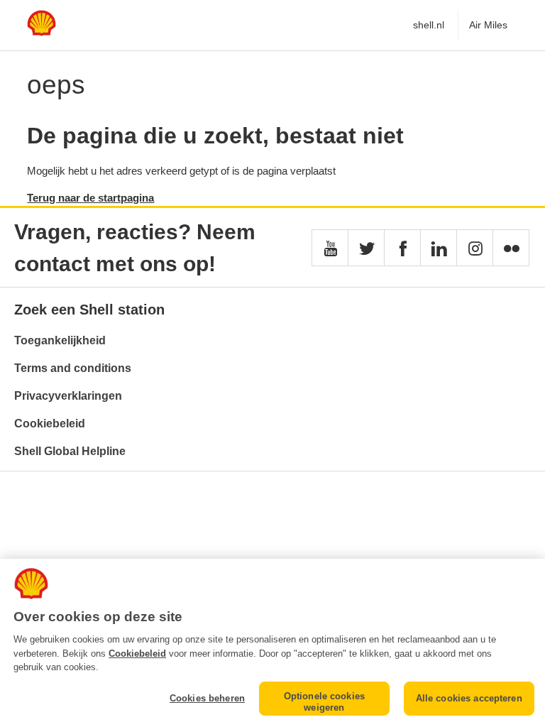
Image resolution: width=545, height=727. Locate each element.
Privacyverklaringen (68, 396)
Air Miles (488, 25)
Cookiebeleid (49, 423)
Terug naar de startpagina (90, 198)
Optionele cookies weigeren (324, 702)
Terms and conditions (72, 368)
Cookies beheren (207, 698)
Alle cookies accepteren (469, 698)
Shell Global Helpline (70, 451)
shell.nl (428, 25)
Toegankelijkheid (60, 340)
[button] (330, 247)
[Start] (41, 32)
